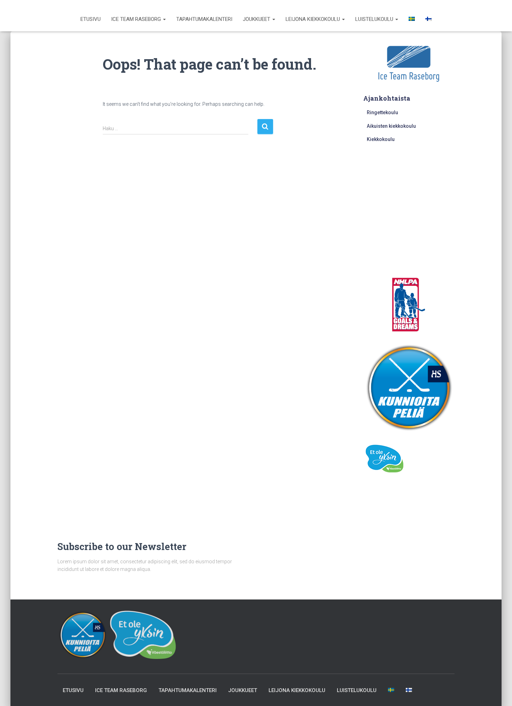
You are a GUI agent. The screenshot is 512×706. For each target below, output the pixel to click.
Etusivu (90, 19)
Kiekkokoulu (381, 139)
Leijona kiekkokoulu (313, 19)
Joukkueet (257, 19)
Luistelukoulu (375, 19)
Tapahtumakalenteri (204, 19)
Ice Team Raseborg (136, 19)
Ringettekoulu (382, 112)
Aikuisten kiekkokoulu (391, 126)
